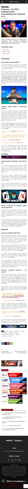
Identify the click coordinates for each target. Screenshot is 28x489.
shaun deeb (18, 334)
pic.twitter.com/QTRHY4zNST (13, 297)
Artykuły (9, 4)
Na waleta (22, 331)
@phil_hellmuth (5, 296)
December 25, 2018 (20, 300)
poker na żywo (15, 332)
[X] (5, 343)
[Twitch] (12, 460)
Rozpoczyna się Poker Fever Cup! (15, 425)
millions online (16, 331)
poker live (10, 332)
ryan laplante (12, 334)
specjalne (6, 6)
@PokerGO (22, 296)
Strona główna (4, 4)
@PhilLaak (17, 296)
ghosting (6, 331)
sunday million (4, 335)
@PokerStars (14, 131)
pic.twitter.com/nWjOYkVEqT (15, 139)
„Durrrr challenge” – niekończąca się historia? (6, 352)
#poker (3, 297)
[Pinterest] (8, 343)
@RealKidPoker (21, 295)
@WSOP (16, 295)
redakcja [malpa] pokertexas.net (17, 451)
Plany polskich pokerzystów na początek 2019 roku (21, 352)
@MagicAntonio (12, 296)
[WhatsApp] (11, 343)
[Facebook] (2, 343)
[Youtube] (19, 460)
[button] (2, 2)
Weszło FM (10, 335)
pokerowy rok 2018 (5, 334)
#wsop (6, 297)
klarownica (5, 18)
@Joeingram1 (22, 311)
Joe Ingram (11, 331)
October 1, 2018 (20, 142)
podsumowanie (4, 332)
